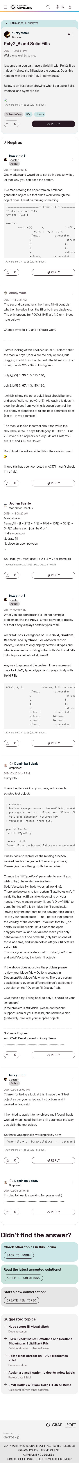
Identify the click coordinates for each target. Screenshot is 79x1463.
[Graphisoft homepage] (61, 1426)
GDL (28, 114)
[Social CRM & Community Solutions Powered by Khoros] (11, 1436)
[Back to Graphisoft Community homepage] (22, 6)
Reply (55, 124)
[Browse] (6, 7)
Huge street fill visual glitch (28, 1326)
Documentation (17, 1331)
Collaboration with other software (28, 1348)
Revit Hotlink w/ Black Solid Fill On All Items (39, 1385)
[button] (7, 124)
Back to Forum (19, 1255)
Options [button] (73, 22)
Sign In (71, 7)
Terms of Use (50, 1450)
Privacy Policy (28, 1450)
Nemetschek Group (58, 1459)
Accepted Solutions (23, 1278)
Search (48, 7)
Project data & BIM (19, 1377)
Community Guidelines (38, 1454)
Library (40, 114)
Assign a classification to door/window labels (41, 1372)
